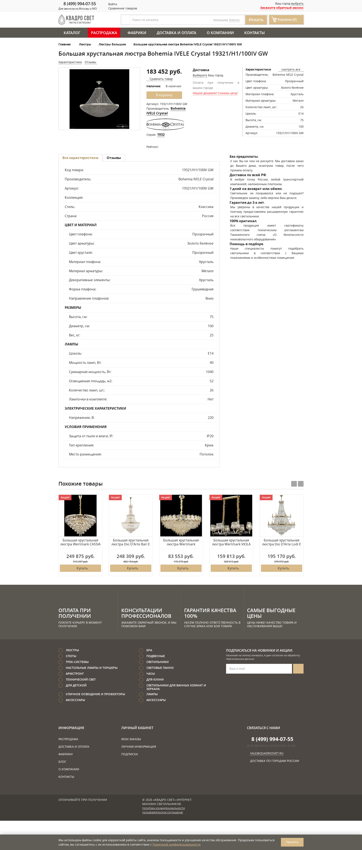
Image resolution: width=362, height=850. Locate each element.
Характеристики (70, 62)
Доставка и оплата (176, 32)
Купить (82, 568)
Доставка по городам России (274, 761)
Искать (256, 19)
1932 (161, 134)
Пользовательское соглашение (162, 812)
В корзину (164, 95)
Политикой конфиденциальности (176, 844)
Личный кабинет (137, 728)
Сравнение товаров (122, 8)
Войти (112, 4)
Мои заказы (131, 739)
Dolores (234, 20)
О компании (220, 32)
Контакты (254, 32)
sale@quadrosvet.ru (266, 753)
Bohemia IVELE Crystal (166, 110)
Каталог (72, 32)
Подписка (129, 754)
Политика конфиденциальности (163, 808)
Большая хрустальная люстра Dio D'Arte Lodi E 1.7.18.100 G (281, 542)
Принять (292, 842)
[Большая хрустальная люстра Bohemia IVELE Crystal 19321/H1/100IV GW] (99, 99)
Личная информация (138, 747)
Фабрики (137, 32)
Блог (62, 762)
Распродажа (104, 32)
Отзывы (91, 62)
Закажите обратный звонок (282, 8)
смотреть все (291, 69)
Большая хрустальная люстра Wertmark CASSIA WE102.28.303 (80, 542)
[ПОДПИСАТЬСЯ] (298, 669)
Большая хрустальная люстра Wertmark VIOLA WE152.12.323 (231, 542)
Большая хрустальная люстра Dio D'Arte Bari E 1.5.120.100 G (130, 542)
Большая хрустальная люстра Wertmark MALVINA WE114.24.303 (181, 542)
